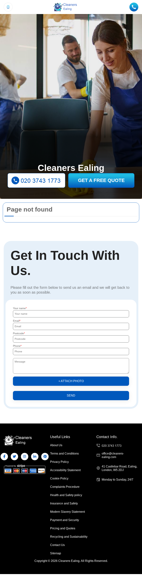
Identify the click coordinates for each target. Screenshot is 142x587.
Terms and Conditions (64, 453)
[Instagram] (24, 456)
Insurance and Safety (64, 503)
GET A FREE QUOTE (101, 180)
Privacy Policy (59, 461)
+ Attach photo (71, 381)
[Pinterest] (45, 456)
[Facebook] (4, 456)
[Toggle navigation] (8, 7)
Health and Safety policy (66, 495)
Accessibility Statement (65, 470)
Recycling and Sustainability (68, 536)
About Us (56, 445)
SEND (71, 395)
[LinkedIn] (34, 456)
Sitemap (55, 553)
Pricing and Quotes (62, 528)
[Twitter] (14, 456)
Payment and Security (64, 520)
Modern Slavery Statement (67, 511)
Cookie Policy (59, 478)
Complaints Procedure (65, 486)
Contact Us (57, 545)
